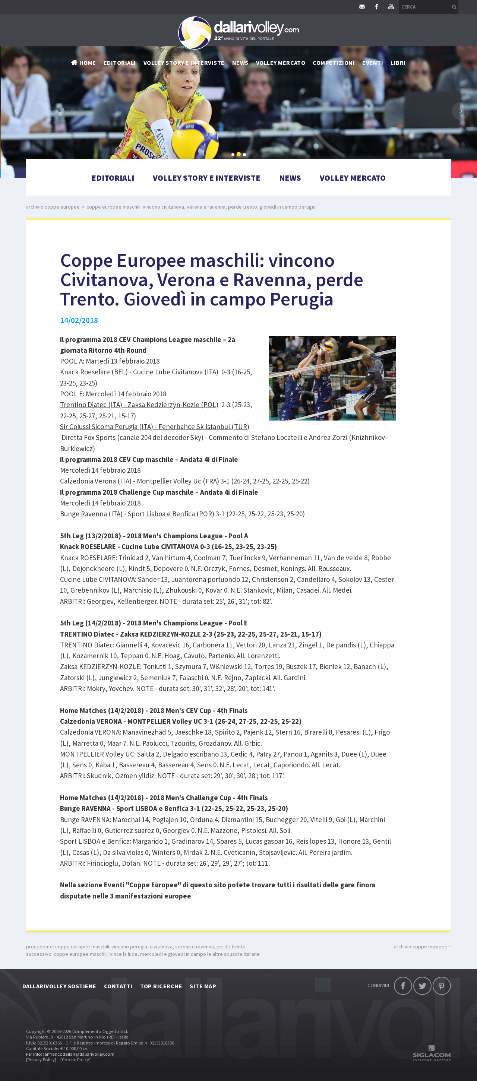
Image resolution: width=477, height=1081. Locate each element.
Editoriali (120, 62)
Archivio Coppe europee (53, 206)
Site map (203, 986)
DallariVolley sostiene (59, 986)
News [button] (240, 62)
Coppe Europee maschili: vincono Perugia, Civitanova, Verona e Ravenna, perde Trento (150, 946)
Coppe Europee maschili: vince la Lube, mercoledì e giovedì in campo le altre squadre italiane (157, 954)
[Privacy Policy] (41, 1059)
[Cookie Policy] (75, 1059)
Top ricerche (161, 986)
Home (87, 62)
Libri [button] (398, 62)
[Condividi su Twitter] (422, 986)
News (290, 177)
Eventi (372, 62)
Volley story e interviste (184, 62)
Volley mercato (281, 62)
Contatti (118, 986)
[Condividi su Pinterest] (442, 986)
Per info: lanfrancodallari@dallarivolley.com (70, 1054)
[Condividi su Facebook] (403, 986)
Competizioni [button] (334, 62)
